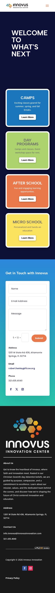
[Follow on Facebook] (11, 389)
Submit (39, 338)
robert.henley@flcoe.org (22, 368)
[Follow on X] (16, 389)
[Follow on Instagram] (22, 389)
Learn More (27, 117)
